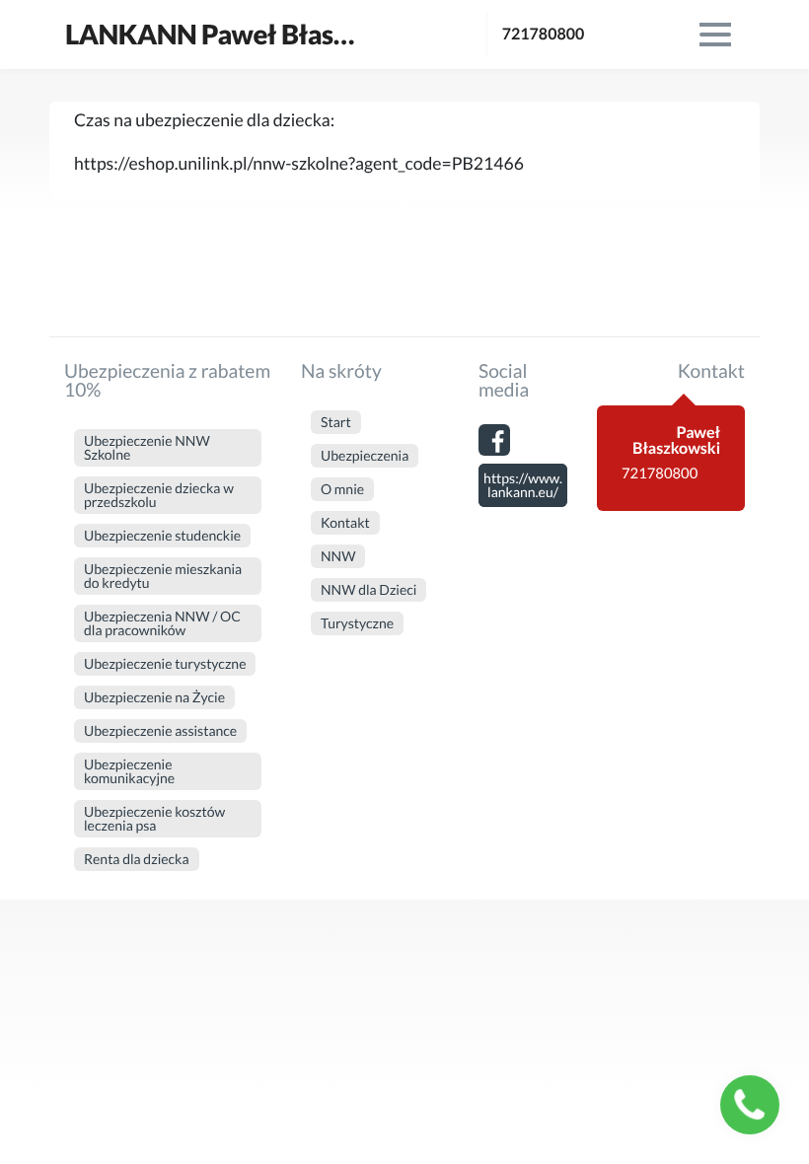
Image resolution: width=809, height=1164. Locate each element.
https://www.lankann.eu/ (522, 485)
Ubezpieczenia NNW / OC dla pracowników (162, 623)
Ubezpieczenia (364, 455)
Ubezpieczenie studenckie (162, 535)
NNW (338, 555)
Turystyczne (357, 623)
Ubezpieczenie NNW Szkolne (147, 447)
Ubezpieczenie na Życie (154, 697)
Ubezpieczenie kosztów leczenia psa (154, 818)
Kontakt (345, 522)
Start (336, 421)
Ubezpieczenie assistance (160, 730)
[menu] (715, 34)
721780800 (543, 34)
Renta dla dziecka (136, 858)
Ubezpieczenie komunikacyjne (129, 771)
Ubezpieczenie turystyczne (165, 663)
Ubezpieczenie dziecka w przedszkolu (159, 494)
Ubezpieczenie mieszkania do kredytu (163, 575)
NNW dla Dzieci (368, 589)
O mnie (342, 488)
